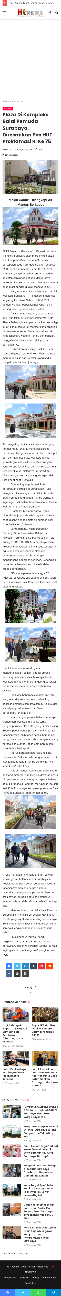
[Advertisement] (30, 62)
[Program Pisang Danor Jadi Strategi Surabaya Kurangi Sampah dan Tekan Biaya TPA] (12, 1131)
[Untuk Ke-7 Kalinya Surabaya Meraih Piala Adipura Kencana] (16, 1058)
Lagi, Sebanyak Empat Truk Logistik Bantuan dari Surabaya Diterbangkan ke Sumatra (15, 1033)
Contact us (30, 1283)
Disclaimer (24, 1277)
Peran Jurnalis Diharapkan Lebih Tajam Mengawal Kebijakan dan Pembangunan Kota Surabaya (40, 1234)
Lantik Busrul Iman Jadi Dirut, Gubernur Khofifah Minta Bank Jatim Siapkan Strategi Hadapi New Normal (45, 1077)
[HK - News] (30, 13)
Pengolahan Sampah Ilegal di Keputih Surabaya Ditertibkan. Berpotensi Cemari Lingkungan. (40, 1170)
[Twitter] (17, 966)
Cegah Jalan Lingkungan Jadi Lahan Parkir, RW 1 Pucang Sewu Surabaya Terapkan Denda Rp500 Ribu (39, 1211)
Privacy (35, 1277)
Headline (18, 101)
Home (8, 101)
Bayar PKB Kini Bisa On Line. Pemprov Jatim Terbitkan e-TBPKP (43, 1030)
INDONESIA (30, 1272)
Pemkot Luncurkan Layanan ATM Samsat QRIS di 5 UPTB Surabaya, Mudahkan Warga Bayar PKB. (41, 1112)
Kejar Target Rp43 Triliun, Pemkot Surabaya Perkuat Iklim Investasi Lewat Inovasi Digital (40, 1190)
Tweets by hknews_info (15, 1253)
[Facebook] (9, 966)
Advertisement (49, 1277)
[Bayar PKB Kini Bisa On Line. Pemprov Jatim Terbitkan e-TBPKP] (45, 1014)
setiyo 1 (8, 149)
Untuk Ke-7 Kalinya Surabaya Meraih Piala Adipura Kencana (14, 1074)
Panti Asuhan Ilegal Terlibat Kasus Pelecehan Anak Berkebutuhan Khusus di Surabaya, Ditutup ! (41, 1151)
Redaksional (10, 1277)
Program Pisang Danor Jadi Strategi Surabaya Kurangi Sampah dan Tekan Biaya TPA (41, 1131)
